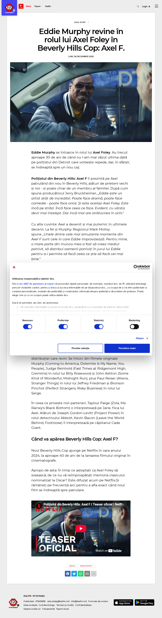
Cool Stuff (80, 22)
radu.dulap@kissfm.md (58, 601)
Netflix (72, 566)
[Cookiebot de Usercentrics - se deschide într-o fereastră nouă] (136, 267)
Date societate (30, 605)
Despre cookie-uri (32, 609)
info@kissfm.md (79, 601)
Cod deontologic (47, 605)
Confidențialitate (83, 605)
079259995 (40, 601)
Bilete (28, 6)
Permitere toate (127, 348)
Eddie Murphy (86, 566)
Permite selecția (80, 348)
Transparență (48, 609)
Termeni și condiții (65, 605)
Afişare (140, 338)
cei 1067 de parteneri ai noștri (36, 283)
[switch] (63, 326)
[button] (38, 6)
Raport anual (62, 609)
